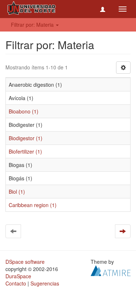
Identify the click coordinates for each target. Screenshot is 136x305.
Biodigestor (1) (25, 138)
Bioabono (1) (23, 111)
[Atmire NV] (111, 270)
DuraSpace (18, 276)
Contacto (15, 283)
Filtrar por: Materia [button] (33, 24)
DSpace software (25, 261)
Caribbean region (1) (33, 205)
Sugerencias (44, 283)
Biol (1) (17, 191)
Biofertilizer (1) (25, 151)
